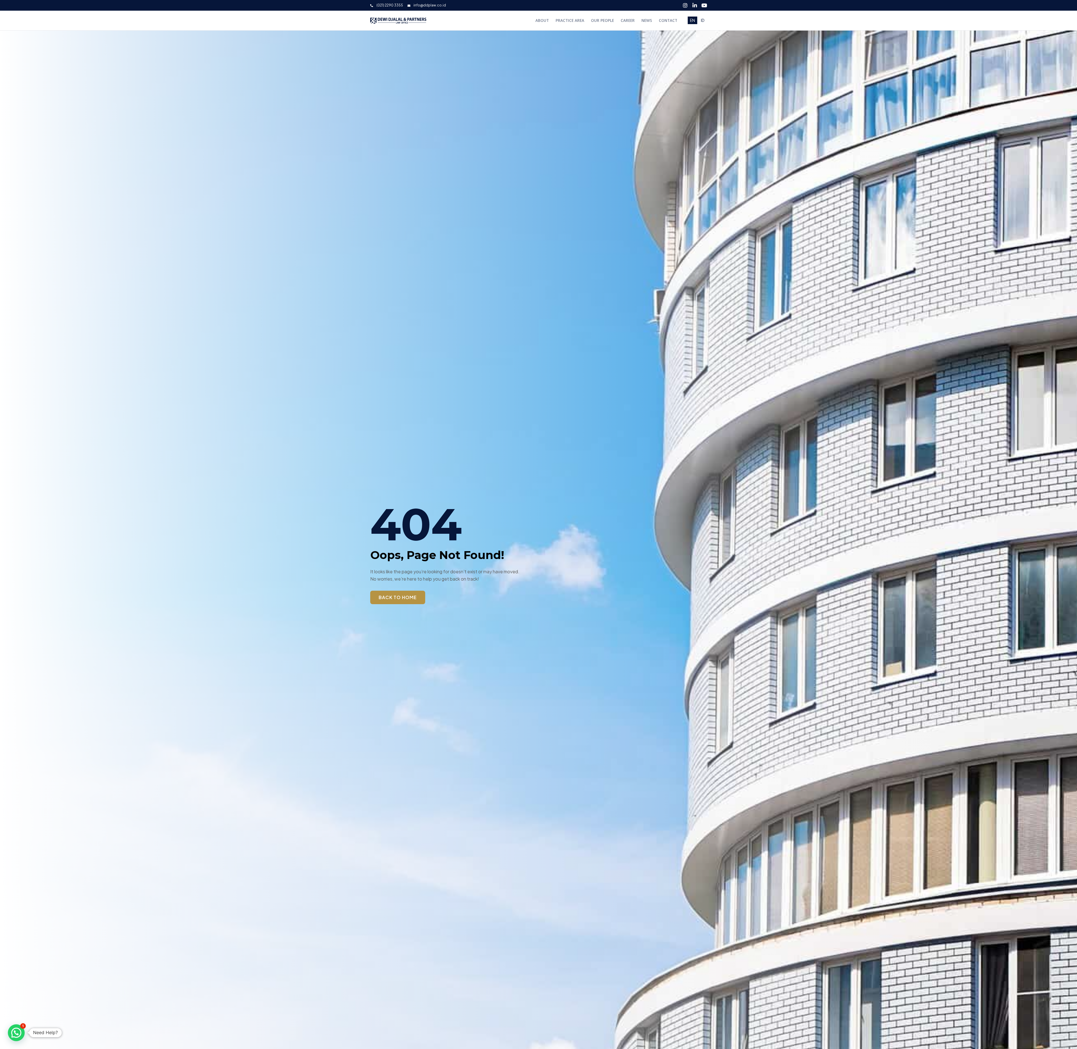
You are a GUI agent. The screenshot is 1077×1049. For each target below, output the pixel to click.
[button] (16, 1032)
